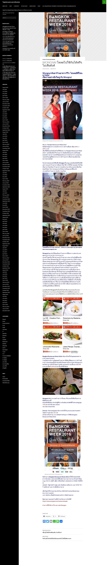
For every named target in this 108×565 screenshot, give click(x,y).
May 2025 (5, 116)
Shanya (54, 68)
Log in (4, 376)
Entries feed (5, 378)
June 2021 (5, 193)
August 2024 (5, 132)
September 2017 (6, 243)
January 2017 (6, 260)
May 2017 (5, 251)
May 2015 (5, 300)
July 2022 (5, 172)
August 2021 (5, 189)
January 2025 (6, 124)
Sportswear (5, 349)
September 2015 (6, 292)
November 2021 (6, 184)
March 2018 (5, 231)
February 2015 (6, 306)
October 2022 (6, 168)
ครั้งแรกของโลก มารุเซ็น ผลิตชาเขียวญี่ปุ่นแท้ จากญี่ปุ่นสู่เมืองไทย (9, 77)
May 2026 (5, 93)
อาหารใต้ (5, 366)
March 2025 (5, 120)
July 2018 (5, 223)
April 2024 (5, 140)
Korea (4, 337)
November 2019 (6, 211)
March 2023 (5, 160)
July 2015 (5, 296)
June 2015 (5, 298)
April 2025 (5, 118)
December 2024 (6, 126)
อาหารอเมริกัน (6, 364)
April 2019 (5, 221)
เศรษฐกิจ (4, 368)
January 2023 (6, 162)
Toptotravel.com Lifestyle (11, 2)
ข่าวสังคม (5, 357)
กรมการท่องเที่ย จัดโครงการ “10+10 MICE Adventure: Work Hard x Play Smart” (9, 38)
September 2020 (6, 201)
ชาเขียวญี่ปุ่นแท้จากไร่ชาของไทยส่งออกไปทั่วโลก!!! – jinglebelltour (9, 74)
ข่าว (3, 353)
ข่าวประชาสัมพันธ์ (7, 355)
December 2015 (6, 286)
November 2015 (6, 288)
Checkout (16, 6)
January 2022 (6, 182)
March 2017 (5, 256)
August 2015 (5, 294)
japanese (4, 333)
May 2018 (5, 227)
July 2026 (5, 89)
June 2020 (5, 203)
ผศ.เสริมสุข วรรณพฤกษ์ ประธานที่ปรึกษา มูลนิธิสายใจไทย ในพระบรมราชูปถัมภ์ (9, 33)
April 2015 (5, 302)
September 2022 (6, 170)
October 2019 (6, 213)
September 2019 (6, 215)
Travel (4, 351)
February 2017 (6, 258)
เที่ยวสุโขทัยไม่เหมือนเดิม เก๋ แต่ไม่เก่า (52, 531)
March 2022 (5, 178)
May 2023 (5, 156)
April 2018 (5, 229)
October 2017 (6, 241)
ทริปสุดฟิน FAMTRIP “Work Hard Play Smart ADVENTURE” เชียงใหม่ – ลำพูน (9, 28)
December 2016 (6, 262)
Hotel (4, 327)
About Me (5, 6)
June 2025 (5, 113)
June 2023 (5, 154)
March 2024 (5, 142)
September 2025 (6, 109)
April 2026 (5, 95)
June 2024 (5, 136)
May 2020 (5, 205)
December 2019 (6, 209)
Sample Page (33, 6)
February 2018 (6, 233)
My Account (24, 6)
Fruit (4, 325)
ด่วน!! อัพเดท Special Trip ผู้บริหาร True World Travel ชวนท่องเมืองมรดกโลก (59, 6)
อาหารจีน (5, 362)
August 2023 (5, 150)
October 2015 (6, 290)
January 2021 (6, 197)
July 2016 (5, 272)
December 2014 (6, 310)
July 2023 (5, 152)
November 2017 (6, 239)
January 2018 (6, 235)
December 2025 (6, 103)
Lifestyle (4, 339)
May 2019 (5, 219)
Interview (5, 329)
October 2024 (6, 128)
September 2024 (6, 130)
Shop (39, 6)
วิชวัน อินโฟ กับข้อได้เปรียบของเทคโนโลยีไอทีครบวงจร (57, 537)
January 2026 (6, 101)
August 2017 (5, 245)
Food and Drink (50, 59)
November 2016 (6, 264)
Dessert (4, 319)
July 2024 (5, 134)
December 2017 (6, 237)
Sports (4, 347)
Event (44, 59)
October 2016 (6, 266)
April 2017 (5, 253)
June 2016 (5, 274)
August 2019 (5, 217)
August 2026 (5, 87)
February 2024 (6, 144)
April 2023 (5, 158)
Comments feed (6, 380)
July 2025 (5, 111)
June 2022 (5, 174)
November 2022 (6, 166)
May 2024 (5, 138)
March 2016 (5, 280)
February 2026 (6, 99)
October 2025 (6, 107)
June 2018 (5, 225)
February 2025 (6, 122)
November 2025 (6, 105)
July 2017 (5, 247)
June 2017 (5, 249)
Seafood (4, 343)
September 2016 (6, 268)
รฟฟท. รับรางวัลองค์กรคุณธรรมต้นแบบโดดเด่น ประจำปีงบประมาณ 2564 (17, 10)
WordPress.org (6, 382)
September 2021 (6, 187)
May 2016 (5, 276)
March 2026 (5, 97)
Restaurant (5, 341)
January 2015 (6, 308)
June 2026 (5, 91)
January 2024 (6, 146)
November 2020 (6, 199)
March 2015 (5, 304)
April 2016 (5, 278)
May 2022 (5, 176)
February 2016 (6, 282)
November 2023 (6, 148)
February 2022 (6, 180)
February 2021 (6, 195)
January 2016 (6, 284)
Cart (10, 6)
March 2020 (5, 207)
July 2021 (5, 191)
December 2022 (6, 164)
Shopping (5, 345)
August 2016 (5, 270)
